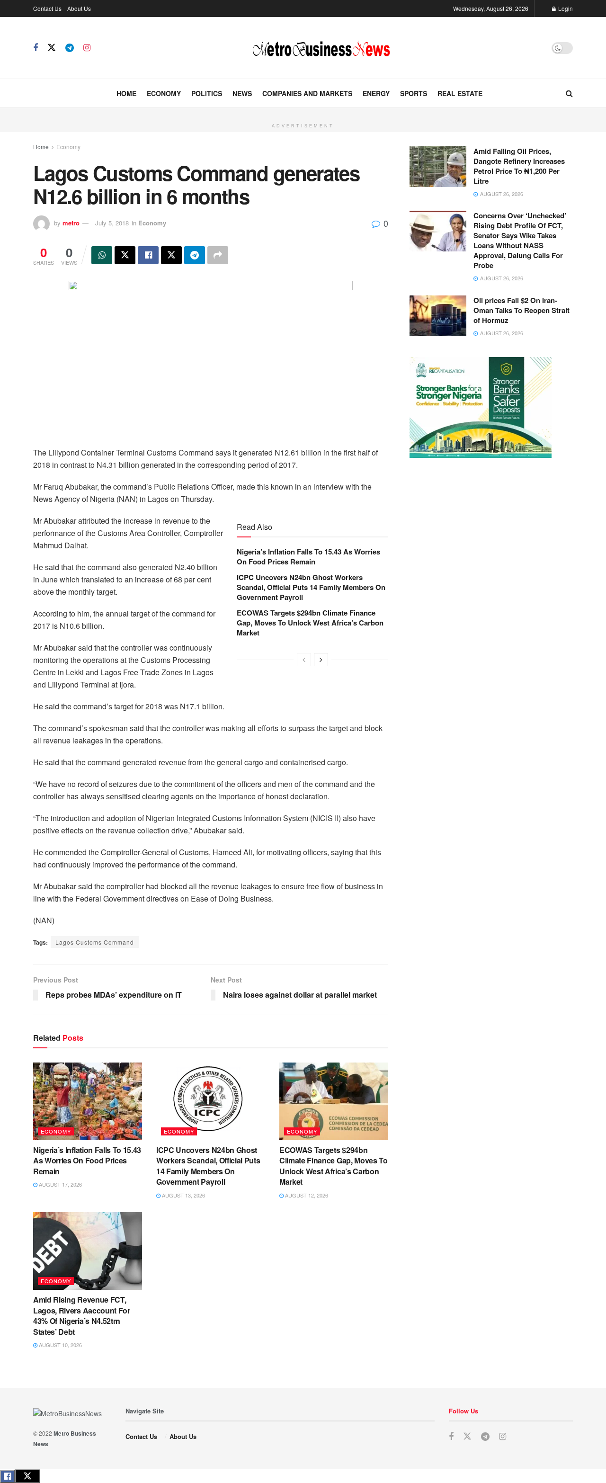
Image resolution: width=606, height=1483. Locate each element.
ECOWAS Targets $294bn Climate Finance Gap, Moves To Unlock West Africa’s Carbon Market (310, 622)
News (242, 93)
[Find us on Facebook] (35, 48)
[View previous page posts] (304, 659)
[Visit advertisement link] (303, 113)
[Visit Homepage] (321, 48)
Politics (206, 93)
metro (71, 222)
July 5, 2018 (112, 222)
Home (126, 93)
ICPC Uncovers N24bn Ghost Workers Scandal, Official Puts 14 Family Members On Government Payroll (311, 587)
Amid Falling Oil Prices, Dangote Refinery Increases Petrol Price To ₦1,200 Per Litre (519, 166)
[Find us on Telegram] (69, 48)
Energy (376, 93)
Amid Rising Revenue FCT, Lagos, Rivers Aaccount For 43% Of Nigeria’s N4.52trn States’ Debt (81, 1315)
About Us (79, 8)
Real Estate (459, 93)
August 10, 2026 (59, 1345)
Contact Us (47, 8)
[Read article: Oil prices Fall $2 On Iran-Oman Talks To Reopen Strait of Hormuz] (438, 315)
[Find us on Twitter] (51, 47)
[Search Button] (569, 93)
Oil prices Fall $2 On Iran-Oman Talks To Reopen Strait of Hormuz (521, 310)
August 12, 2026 (306, 1195)
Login (565, 8)
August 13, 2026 (182, 1195)
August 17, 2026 (59, 1184)
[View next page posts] (321, 659)
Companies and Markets (307, 93)
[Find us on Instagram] (86, 48)
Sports (413, 93)
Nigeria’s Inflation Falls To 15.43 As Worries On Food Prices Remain (308, 556)
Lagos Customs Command (94, 942)
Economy (164, 93)
